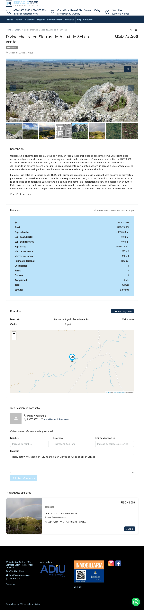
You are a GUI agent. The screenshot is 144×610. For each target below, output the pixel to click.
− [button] (14, 338)
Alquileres (30, 19)
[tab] (127, 69)
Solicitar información (24, 478)
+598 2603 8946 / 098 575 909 (30, 10)
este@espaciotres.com (56, 419)
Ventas (18, 19)
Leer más (78, 586)
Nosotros (69, 19)
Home (10, 19)
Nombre (14, 437)
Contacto (88, 19)
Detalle (129, 528)
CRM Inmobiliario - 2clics (30, 604)
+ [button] (14, 333)
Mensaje (14, 450)
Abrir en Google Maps (123, 311)
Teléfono (58, 437)
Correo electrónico (105, 437)
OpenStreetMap (119, 392)
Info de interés (54, 19)
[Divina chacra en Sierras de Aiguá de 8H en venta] (72, 358)
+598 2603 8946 (16, 571)
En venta (11, 47)
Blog (79, 19)
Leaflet (108, 392)
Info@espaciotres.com (26, 13)
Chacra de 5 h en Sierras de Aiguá (63, 513)
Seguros (41, 19)
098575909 (33, 419)
